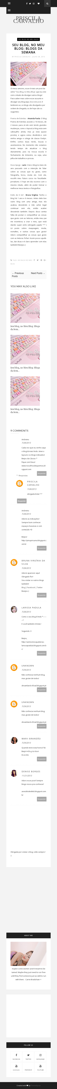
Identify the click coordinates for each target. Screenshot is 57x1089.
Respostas (23, 475)
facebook (16, 1059)
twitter (28, 1059)
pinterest (28, 1070)
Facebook (31, 587)
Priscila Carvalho (28, 19)
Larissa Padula (31, 607)
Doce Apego (16, 165)
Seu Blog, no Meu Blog (25, 92)
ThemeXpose (36, 1085)
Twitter (40, 587)
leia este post (35, 102)
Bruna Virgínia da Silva (33, 562)
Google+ (16, 1070)
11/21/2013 (27, 775)
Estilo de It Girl (17, 195)
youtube (40, 1070)
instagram (40, 1059)
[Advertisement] (28, 904)
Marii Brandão (31, 738)
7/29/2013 (26, 670)
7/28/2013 (26, 442)
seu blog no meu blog (28, 39)
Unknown (28, 665)
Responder (42, 473)
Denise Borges (31, 771)
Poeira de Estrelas (18, 118)
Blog (23, 587)
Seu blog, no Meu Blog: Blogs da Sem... (25, 328)
